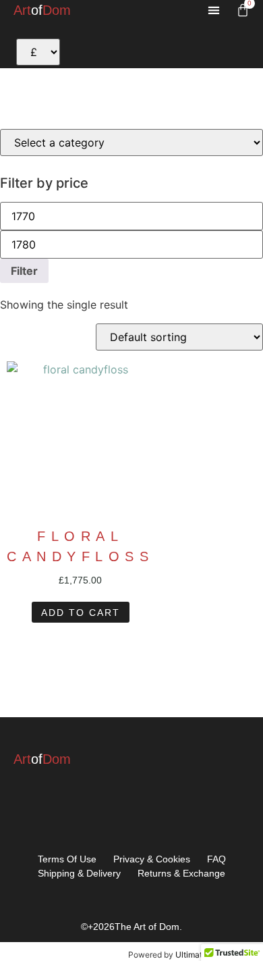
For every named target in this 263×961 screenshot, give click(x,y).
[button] (213, 10)
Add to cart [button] (80, 612)
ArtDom (42, 10)
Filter (24, 271)
